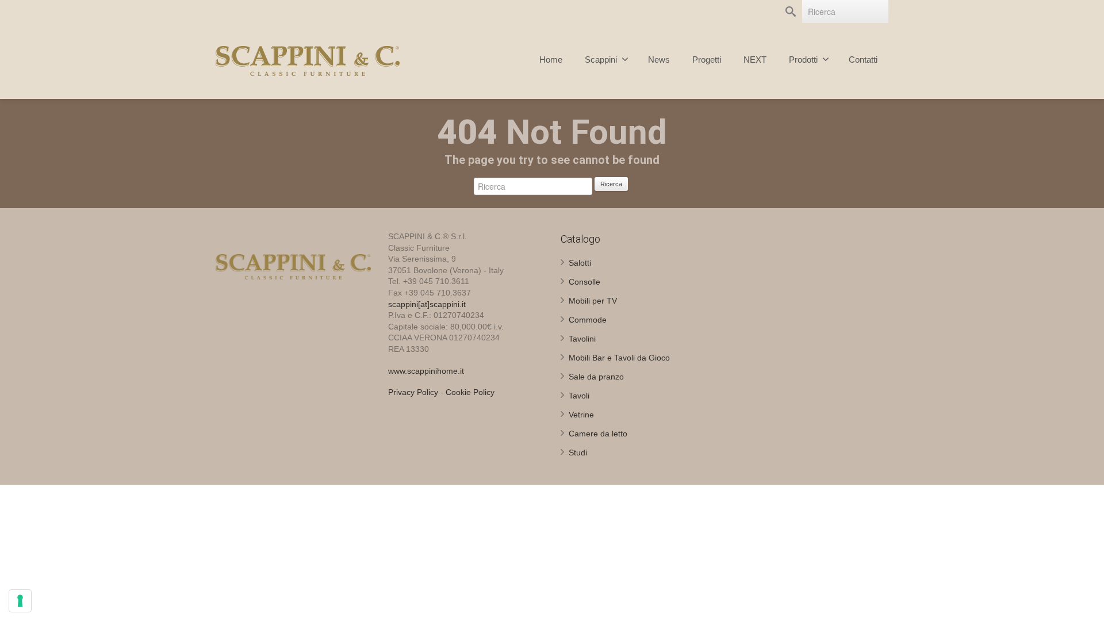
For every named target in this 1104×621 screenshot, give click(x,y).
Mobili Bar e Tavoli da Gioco (619, 357)
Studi (578, 452)
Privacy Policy (413, 392)
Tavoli (579, 395)
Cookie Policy (470, 392)
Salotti (580, 262)
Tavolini (582, 338)
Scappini (601, 59)
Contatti (863, 59)
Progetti (706, 59)
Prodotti (803, 59)
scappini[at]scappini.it (427, 304)
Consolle (584, 281)
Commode (588, 319)
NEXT (754, 59)
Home (550, 59)
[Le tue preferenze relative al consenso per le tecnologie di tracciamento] (20, 601)
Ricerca (611, 184)
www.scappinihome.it (426, 370)
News (659, 59)
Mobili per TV (593, 300)
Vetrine (581, 414)
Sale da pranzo (596, 376)
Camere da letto (598, 433)
